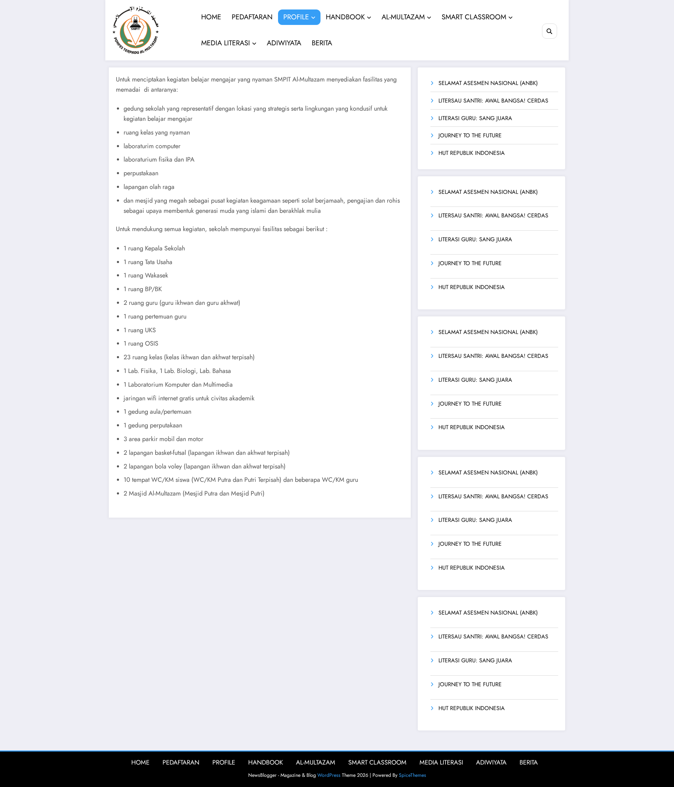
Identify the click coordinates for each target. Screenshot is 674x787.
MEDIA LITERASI (225, 43)
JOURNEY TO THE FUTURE (470, 135)
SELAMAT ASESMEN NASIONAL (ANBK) (488, 83)
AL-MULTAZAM (403, 17)
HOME (211, 17)
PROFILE (296, 17)
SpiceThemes (412, 775)
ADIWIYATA (284, 43)
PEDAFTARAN (252, 17)
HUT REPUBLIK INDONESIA (471, 153)
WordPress (329, 775)
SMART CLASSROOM (474, 17)
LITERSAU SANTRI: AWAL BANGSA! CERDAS (493, 101)
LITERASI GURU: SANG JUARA (475, 118)
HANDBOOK (345, 17)
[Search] (549, 31)
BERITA (322, 43)
